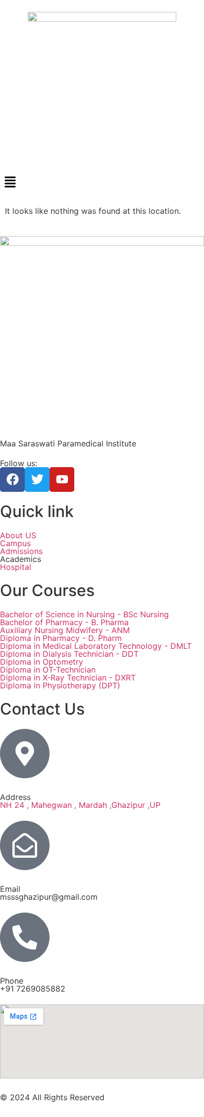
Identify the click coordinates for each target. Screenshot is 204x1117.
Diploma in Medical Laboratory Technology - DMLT (96, 646)
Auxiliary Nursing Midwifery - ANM (65, 630)
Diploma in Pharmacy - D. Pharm (61, 638)
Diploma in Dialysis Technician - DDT (69, 654)
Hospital (15, 567)
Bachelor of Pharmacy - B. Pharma (64, 622)
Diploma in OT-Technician (48, 670)
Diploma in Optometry (41, 662)
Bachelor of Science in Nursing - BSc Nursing (84, 614)
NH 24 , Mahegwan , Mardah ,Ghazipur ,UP (80, 805)
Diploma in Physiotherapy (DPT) (60, 685)
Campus (15, 543)
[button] (102, 182)
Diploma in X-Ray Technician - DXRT (68, 677)
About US (18, 535)
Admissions (21, 551)
